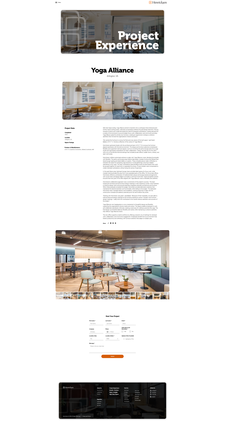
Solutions (99, 403)
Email (123, 320)
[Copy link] (108, 223)
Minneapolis (126, 401)
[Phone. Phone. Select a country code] (108, 332)
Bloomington (127, 396)
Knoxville (137, 398)
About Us (99, 388)
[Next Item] (166, 261)
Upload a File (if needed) (128, 336)
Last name (108, 320)
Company (91, 329)
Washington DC (138, 394)
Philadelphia (137, 392)
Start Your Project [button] (114, 394)
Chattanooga (137, 400)
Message (92, 343)
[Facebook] (113, 223)
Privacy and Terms (87, 416)
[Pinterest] (115, 223)
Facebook (154, 392)
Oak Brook (126, 390)
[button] (58, 2)
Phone (107, 329)
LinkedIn (153, 396)
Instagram (154, 390)
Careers (98, 394)
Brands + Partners (114, 390)
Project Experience (114, 388)
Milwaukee (126, 399)
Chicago (126, 392)
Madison (126, 397)
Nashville (137, 396)
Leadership (99, 392)
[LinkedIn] (110, 223)
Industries (99, 401)
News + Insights (114, 392)
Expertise (99, 399)
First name (92, 320)
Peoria (125, 394)
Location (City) (93, 336)
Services (99, 405)
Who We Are (99, 390)
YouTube (154, 394)
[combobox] (112, 338)
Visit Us (126, 388)
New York (137, 390)
